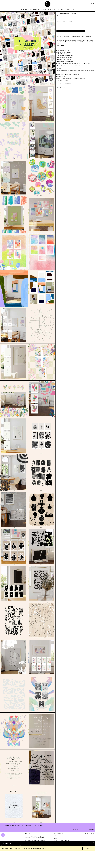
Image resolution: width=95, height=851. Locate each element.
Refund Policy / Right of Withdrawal (62, 840)
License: (58, 19)
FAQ (55, 835)
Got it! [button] (87, 848)
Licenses (56, 837)
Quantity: (58, 24)
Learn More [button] (48, 848)
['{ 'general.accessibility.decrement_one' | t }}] (57, 26)
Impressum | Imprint (58, 833)
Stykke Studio (68, 83)
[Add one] (61, 26)
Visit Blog (56, 838)
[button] (91, 4)
